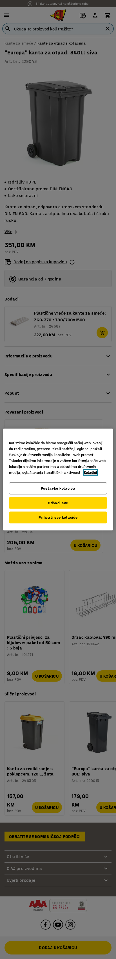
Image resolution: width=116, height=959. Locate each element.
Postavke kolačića (58, 488)
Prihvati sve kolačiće (58, 517)
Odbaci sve (58, 502)
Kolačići (90, 472)
